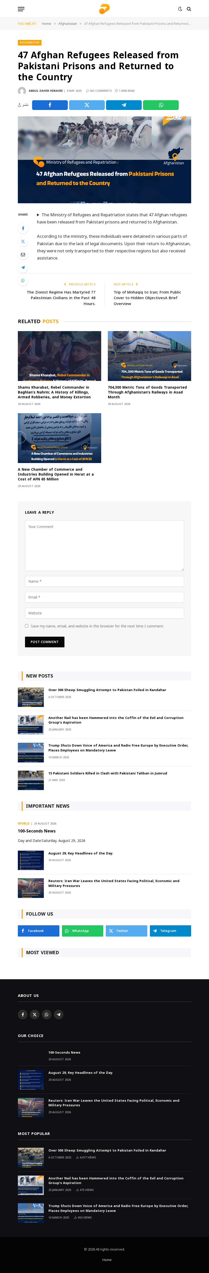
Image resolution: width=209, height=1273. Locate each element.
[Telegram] (23, 267)
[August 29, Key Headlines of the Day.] (31, 860)
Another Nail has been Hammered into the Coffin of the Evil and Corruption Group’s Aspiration (116, 720)
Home (107, 1260)
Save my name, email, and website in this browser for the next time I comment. (97, 626)
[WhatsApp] (23, 280)
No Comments (101, 91)
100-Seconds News (37, 831)
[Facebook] (23, 228)
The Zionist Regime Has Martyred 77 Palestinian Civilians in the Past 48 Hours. (61, 298)
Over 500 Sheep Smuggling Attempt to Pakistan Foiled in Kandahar (107, 690)
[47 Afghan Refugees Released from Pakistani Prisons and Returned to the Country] (104, 159)
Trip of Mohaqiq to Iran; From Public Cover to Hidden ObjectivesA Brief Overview (147, 298)
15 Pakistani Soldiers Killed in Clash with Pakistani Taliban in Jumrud (107, 773)
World (23, 823)
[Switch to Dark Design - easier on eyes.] (180, 9)
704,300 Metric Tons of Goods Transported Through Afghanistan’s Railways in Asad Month (147, 392)
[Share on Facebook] (50, 105)
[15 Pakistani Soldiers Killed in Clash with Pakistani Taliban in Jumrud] (31, 780)
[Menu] (21, 9)
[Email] (23, 254)
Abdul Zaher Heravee (46, 91)
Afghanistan (30, 42)
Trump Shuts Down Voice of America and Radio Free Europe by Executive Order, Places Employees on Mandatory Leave (118, 748)
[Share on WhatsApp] (161, 105)
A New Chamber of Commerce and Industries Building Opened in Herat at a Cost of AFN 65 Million (56, 474)
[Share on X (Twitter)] (87, 105)
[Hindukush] (104, 9)
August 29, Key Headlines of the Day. (80, 853)
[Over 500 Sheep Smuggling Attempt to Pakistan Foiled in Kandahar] (31, 697)
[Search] (188, 9)
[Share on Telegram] (124, 105)
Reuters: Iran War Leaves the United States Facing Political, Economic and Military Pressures (113, 883)
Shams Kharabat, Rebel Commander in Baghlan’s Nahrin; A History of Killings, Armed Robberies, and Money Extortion (54, 392)
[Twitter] (23, 241)
